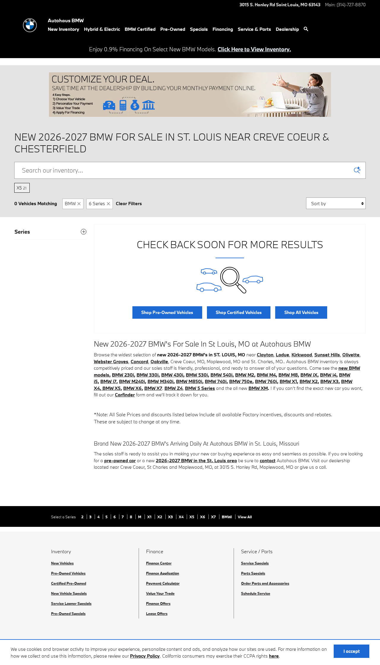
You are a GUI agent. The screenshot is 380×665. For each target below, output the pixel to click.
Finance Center (159, 563)
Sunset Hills (327, 355)
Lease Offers (156, 613)
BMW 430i (172, 375)
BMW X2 (309, 381)
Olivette (351, 355)
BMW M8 (288, 375)
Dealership (287, 29)
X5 (21, 188)
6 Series (97, 203)
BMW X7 (153, 388)
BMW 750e (240, 381)
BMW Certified (140, 29)
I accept (351, 651)
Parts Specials (253, 573)
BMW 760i (266, 381)
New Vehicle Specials (69, 593)
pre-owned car (120, 460)
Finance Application (162, 573)
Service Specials (255, 563)
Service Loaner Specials (71, 603)
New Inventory (63, 29)
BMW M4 (266, 375)
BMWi (227, 516)
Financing (223, 29)
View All (245, 516)
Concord (139, 361)
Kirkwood (302, 355)
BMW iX (308, 375)
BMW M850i (189, 381)
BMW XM (258, 388)
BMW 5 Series (200, 388)
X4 (181, 516)
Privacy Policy (145, 656)
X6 (203, 516)
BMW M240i (132, 381)
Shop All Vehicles (301, 312)
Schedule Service (255, 593)
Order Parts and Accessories (265, 583)
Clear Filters (129, 203)
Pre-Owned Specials (68, 613)
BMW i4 (328, 375)
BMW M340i (160, 381)
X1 (149, 516)
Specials (199, 29)
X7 (214, 516)
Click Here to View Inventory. (254, 49)
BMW (70, 203)
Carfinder (125, 395)
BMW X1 (288, 381)
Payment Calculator (163, 583)
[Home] (29, 25)
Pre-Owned (172, 29)
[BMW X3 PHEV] (101, 388)
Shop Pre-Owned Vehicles (167, 312)
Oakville (159, 361)
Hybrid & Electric (102, 29)
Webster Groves (111, 361)
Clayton (265, 355)
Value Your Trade (160, 593)
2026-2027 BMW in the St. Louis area (196, 460)
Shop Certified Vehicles (239, 312)
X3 (171, 516)
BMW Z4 (173, 388)
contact (268, 460)
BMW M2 (244, 375)
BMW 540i (221, 375)
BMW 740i (216, 381)
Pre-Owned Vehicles (68, 573)
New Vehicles (62, 563)
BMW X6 (132, 388)
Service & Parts (254, 29)
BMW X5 (111, 388)
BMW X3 (329, 381)
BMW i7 (108, 381)
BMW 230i (123, 375)
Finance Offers (158, 603)
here (274, 656)
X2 (160, 516)
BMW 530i (197, 375)
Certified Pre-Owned (68, 583)
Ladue (282, 355)
